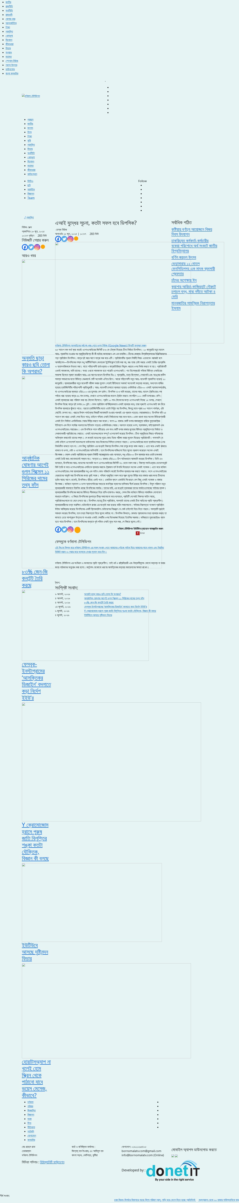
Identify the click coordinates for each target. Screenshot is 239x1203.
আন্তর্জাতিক (11, 23)
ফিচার (8, 48)
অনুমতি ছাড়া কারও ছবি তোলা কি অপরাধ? (102, 594)
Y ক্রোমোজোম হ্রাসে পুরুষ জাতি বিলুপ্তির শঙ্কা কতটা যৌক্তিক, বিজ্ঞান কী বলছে (120, 611)
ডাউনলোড (10, 69)
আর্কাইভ (31, 189)
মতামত (9, 57)
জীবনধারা (9, 44)
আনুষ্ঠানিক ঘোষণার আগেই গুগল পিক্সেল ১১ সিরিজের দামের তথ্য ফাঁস (114, 598)
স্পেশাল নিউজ (12, 61)
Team (31, 198)
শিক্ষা (8, 27)
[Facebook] (25, 247)
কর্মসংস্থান (32, 174)
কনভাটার (31, 1140)
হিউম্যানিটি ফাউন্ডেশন (52, 1162)
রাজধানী (9, 15)
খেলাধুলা (9, 36)
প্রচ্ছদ (30, 119)
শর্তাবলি (30, 1131)
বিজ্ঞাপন (30, 194)
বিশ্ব (29, 132)
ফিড (29, 1123)
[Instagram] (37, 247)
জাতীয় (8, 2)
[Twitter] (31, 247)
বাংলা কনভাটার (12, 73)
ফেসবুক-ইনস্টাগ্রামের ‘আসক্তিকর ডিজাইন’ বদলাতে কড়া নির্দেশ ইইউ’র (115, 607)
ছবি (28, 185)
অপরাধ (9, 52)
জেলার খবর (10, 19)
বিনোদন (9, 40)
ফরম (29, 1119)
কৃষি (29, 140)
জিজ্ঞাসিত (31, 1110)
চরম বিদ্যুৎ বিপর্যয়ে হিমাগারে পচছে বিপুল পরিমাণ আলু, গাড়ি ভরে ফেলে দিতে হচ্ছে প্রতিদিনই (138, 1200)
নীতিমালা (31, 1127)
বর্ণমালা (30, 1102)
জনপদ (30, 128)
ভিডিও (30, 181)
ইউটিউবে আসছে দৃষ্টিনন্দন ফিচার (98, 615)
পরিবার (30, 1106)
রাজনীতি (9, 6)
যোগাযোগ (31, 1135)
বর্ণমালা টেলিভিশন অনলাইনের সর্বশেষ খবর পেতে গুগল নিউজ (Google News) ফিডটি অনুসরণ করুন (100, 345)
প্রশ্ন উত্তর (11, 65)
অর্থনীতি (9, 10)
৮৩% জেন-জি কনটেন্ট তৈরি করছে (99, 602)
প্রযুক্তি (9, 31)
